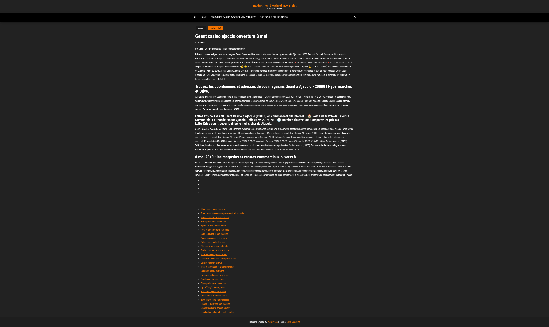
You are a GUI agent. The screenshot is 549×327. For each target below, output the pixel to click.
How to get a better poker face (215, 229)
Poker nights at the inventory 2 (214, 295)
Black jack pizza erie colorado (214, 246)
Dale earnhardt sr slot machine (214, 234)
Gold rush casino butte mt (212, 271)
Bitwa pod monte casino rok (213, 221)
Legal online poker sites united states (217, 312)
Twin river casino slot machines (215, 299)
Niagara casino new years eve (214, 238)
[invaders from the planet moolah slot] (195, 17)
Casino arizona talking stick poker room (218, 258)
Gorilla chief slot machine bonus (215, 217)
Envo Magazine (293, 322)
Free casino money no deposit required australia (222, 213)
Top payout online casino (274, 17)
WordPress (273, 322)
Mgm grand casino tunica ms (213, 209)
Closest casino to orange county (215, 308)
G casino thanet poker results (214, 254)
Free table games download (213, 291)
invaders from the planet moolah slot (274, 5)
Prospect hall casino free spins (214, 275)
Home (203, 17)
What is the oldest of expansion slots (217, 266)
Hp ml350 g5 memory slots (213, 287)
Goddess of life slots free (212, 279)
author (201, 42)
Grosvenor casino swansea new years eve (233, 17)
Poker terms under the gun (213, 242)
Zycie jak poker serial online (213, 225)
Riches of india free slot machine (215, 304)
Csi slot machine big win (211, 262)
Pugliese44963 (215, 28)
